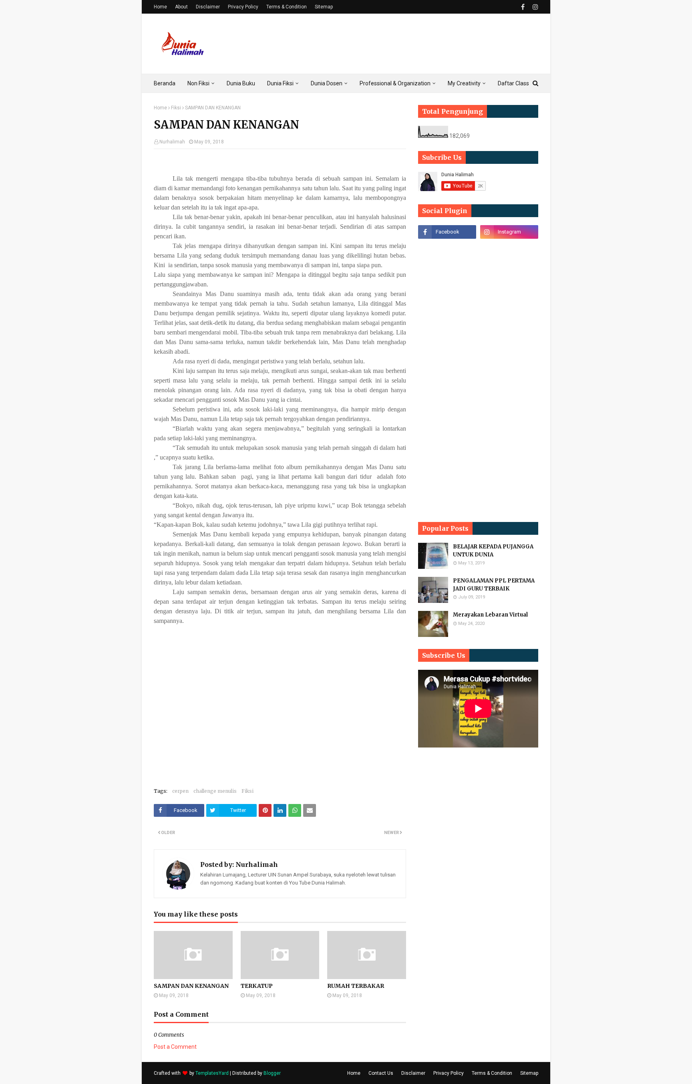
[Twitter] (509, 249)
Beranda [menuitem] (164, 83)
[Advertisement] (392, 44)
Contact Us (380, 1073)
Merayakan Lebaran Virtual (490, 614)
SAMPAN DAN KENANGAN (191, 985)
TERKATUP (257, 985)
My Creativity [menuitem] (464, 83)
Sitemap (324, 7)
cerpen (180, 791)
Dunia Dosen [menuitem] (326, 83)
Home (160, 7)
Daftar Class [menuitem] (513, 83)
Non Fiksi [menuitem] (198, 83)
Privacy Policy (243, 7)
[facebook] (523, 7)
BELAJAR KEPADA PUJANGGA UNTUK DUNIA (493, 550)
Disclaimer (208, 7)
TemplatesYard (212, 1073)
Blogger (272, 1073)
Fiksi (176, 108)
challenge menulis (215, 791)
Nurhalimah (172, 142)
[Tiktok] (447, 249)
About (181, 7)
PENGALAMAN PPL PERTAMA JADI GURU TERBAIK (494, 584)
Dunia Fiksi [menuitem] (280, 83)
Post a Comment (175, 1047)
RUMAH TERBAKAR (355, 985)
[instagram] (534, 7)
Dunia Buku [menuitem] (241, 83)
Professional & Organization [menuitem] (395, 83)
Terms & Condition (286, 7)
